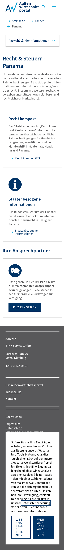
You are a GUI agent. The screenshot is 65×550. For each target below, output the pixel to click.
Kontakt (11, 401)
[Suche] (43, 7)
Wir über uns (13, 394)
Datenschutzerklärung (34, 503)
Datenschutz (14, 431)
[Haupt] (54, 7)
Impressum (13, 426)
